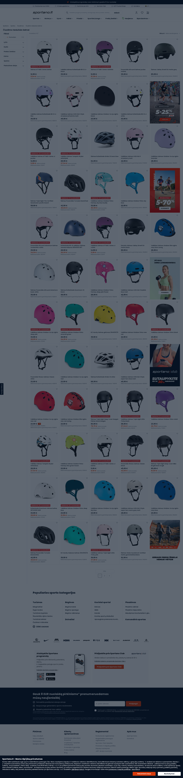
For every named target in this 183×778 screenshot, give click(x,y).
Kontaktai (137, 6)
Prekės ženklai (69, 750)
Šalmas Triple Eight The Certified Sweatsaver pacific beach (42, 202)
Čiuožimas (20, 26)
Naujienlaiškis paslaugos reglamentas (104, 739)
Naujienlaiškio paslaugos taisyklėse (54, 713)
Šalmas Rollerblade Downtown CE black (72, 291)
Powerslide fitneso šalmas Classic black (133, 465)
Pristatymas (37, 741)
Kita (104, 571)
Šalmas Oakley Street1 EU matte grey (164, 69)
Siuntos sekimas (38, 739)
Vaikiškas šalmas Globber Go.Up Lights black (104, 115)
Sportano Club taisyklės (104, 743)
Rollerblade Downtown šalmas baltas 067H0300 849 (44, 509)
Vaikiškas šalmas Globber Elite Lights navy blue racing (164, 246)
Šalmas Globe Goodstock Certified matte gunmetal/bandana (133, 554)
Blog (65, 753)
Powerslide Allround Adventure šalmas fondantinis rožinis (44, 246)
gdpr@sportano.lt (77, 769)
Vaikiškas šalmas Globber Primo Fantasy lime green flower (72, 465)
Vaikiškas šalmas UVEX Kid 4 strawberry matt (131, 157)
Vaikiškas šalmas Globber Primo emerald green (72, 333)
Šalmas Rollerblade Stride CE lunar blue (104, 156)
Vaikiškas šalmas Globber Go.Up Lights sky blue (104, 509)
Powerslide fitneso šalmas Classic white (42, 378)
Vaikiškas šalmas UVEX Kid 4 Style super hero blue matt (132, 378)
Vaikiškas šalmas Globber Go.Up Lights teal (74, 378)
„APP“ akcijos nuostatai (104, 751)
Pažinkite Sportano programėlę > (47, 670)
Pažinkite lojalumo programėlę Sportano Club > (110, 661)
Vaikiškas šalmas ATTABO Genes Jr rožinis (103, 246)
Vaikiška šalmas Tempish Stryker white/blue (42, 465)
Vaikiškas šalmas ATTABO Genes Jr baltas (103, 465)
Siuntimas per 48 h (83, 6)
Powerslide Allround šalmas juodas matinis (133, 70)
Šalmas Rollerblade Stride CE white (103, 377)
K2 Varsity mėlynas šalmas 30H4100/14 (74, 553)
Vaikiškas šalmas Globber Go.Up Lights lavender (164, 157)
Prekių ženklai (111, 18)
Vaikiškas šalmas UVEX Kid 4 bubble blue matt (133, 291)
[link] (136, 12)
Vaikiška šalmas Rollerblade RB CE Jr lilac (43, 115)
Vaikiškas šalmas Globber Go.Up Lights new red (44, 420)
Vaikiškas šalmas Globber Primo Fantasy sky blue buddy (102, 202)
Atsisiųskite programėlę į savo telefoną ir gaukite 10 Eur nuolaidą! (93, 2)
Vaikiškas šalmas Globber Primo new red (134, 333)
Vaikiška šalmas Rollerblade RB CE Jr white (134, 115)
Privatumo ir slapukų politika (106, 746)
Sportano (6, 26)
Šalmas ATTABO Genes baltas (41, 69)
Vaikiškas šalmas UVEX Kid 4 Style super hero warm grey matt (132, 509)
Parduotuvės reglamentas (105, 736)
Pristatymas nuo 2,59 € (42, 6)
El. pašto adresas (102, 704)
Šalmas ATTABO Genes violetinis (102, 69)
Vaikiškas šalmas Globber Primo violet (164, 419)
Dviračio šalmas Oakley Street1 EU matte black (132, 246)
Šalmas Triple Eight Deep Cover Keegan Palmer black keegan (104, 420)
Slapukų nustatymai (103, 748)
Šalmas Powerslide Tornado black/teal (74, 201)
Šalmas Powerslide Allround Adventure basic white (44, 291)
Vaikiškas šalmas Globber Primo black (164, 332)
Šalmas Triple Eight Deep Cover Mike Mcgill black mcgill (163, 465)
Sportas (13, 26)
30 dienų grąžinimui (63, 6)
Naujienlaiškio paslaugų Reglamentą (124, 711)
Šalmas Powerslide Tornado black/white (40, 554)
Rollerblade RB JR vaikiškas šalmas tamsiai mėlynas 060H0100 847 (73, 246)
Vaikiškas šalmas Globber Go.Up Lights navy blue (164, 509)
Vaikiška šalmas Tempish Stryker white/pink (72, 157)
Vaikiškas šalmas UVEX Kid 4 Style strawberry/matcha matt (72, 115)
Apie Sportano (132, 736)
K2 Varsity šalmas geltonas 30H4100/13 (104, 332)
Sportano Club (101, 6)
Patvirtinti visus (144, 774)
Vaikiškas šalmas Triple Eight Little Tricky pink (102, 554)
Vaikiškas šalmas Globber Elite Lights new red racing (73, 420)
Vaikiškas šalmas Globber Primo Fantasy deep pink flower (102, 291)
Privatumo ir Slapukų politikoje (133, 719)
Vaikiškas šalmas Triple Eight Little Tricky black (133, 420)
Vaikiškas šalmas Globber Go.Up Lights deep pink (44, 333)
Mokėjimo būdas (38, 744)
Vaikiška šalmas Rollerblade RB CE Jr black (73, 70)
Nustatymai (169, 774)
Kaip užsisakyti (38, 736)
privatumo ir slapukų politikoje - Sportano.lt (124, 769)
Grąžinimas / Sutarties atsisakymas (72, 744)
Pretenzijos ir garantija (72, 747)
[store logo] (43, 12)
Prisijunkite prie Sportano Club (109, 667)
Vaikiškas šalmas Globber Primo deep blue (74, 509)
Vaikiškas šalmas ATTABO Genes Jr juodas (43, 157)
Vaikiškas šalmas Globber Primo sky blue (133, 202)
